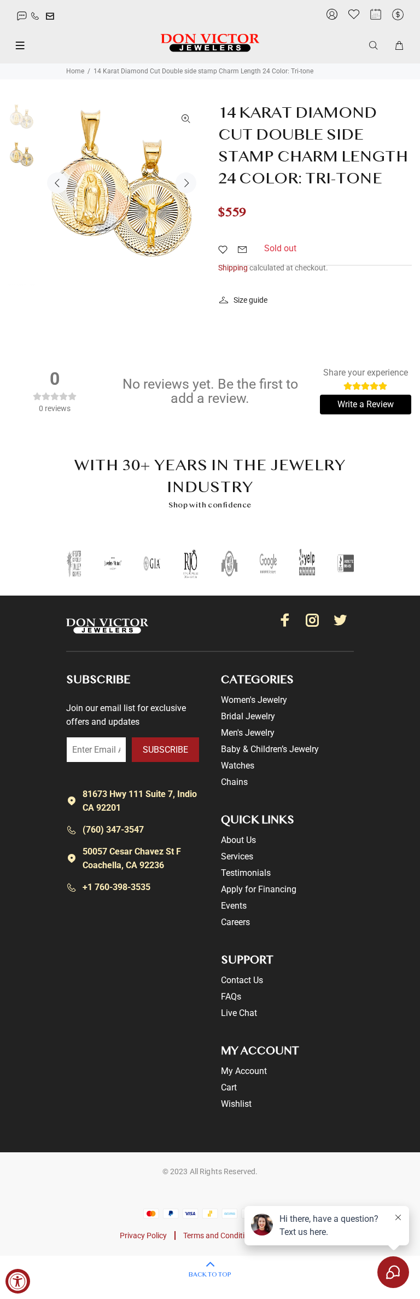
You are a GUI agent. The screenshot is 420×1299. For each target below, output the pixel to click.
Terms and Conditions (220, 1235)
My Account (244, 1071)
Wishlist (236, 1104)
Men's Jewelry (248, 733)
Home (75, 71)
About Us (238, 840)
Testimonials (246, 873)
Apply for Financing (258, 889)
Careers (235, 922)
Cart (229, 1087)
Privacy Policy (143, 1235)
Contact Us (242, 980)
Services (237, 856)
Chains (234, 782)
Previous (57, 182)
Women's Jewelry (254, 700)
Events (234, 905)
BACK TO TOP (210, 1275)
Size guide (250, 300)
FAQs (231, 996)
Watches (237, 765)
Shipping (233, 267)
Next (186, 182)
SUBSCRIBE (165, 749)
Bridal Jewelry (248, 716)
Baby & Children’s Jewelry (270, 749)
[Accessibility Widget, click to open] (17, 1281)
